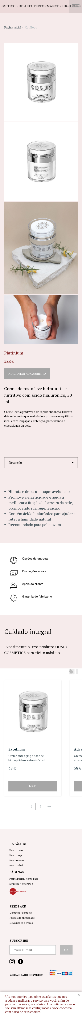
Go (66, 950)
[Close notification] (79, 995)
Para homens (16, 860)
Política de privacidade (22, 917)
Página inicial (12, 27)
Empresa (14, 883)
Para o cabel (16, 865)
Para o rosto (16, 850)
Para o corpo (16, 855)
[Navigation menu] (75, 6)
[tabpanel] (41, 512)
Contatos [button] (15, 912)
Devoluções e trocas (21, 922)
